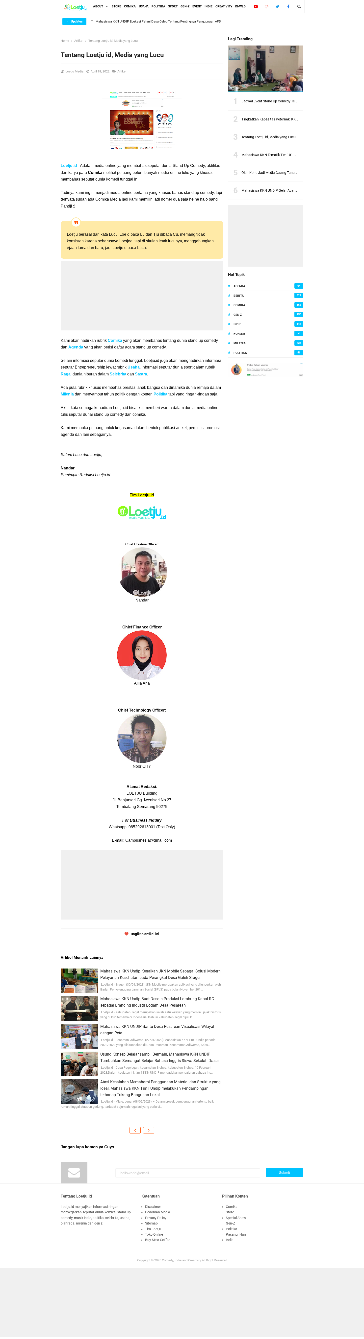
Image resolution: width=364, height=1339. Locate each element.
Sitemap (151, 1223)
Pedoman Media (157, 1212)
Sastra (141, 374)
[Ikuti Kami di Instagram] (266, 6)
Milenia (67, 394)
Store (230, 1212)
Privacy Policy (155, 1218)
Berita (239, 296)
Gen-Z (230, 1223)
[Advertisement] (142, 295)
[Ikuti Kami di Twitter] (277, 6)
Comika (115, 340)
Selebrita (118, 374)
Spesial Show (236, 1218)
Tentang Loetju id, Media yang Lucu (268, 137)
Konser (239, 334)
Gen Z (238, 315)
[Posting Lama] (148, 1130)
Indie (237, 324)
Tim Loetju (153, 1229)
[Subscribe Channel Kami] (255, 6)
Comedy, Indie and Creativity (181, 1260)
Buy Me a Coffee (157, 1240)
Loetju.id (69, 165)
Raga (66, 374)
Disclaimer (153, 1207)
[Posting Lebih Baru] (135, 1130)
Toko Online (154, 1234)
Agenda (75, 347)
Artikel (122, 71)
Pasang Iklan (236, 1234)
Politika (160, 394)
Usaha (134, 367)
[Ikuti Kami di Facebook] (288, 6)
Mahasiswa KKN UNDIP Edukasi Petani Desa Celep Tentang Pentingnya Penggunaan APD (158, 21)
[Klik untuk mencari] (299, 6)
